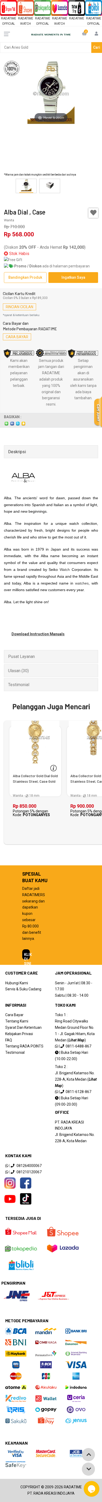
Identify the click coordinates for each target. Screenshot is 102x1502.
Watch (65, 569)
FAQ (8, 1040)
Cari (96, 47)
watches (82, 583)
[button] (89, 186)
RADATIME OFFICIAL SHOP (8, 24)
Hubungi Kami (16, 983)
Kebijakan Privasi (19, 1034)
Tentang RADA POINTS (24, 1046)
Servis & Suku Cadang (23, 989)
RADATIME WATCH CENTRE (25, 24)
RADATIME (76, 18)
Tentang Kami (16, 1021)
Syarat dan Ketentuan (23, 1027)
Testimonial (15, 1052)
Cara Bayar (14, 1015)
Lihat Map (76, 1040)
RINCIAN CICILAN (19, 307)
